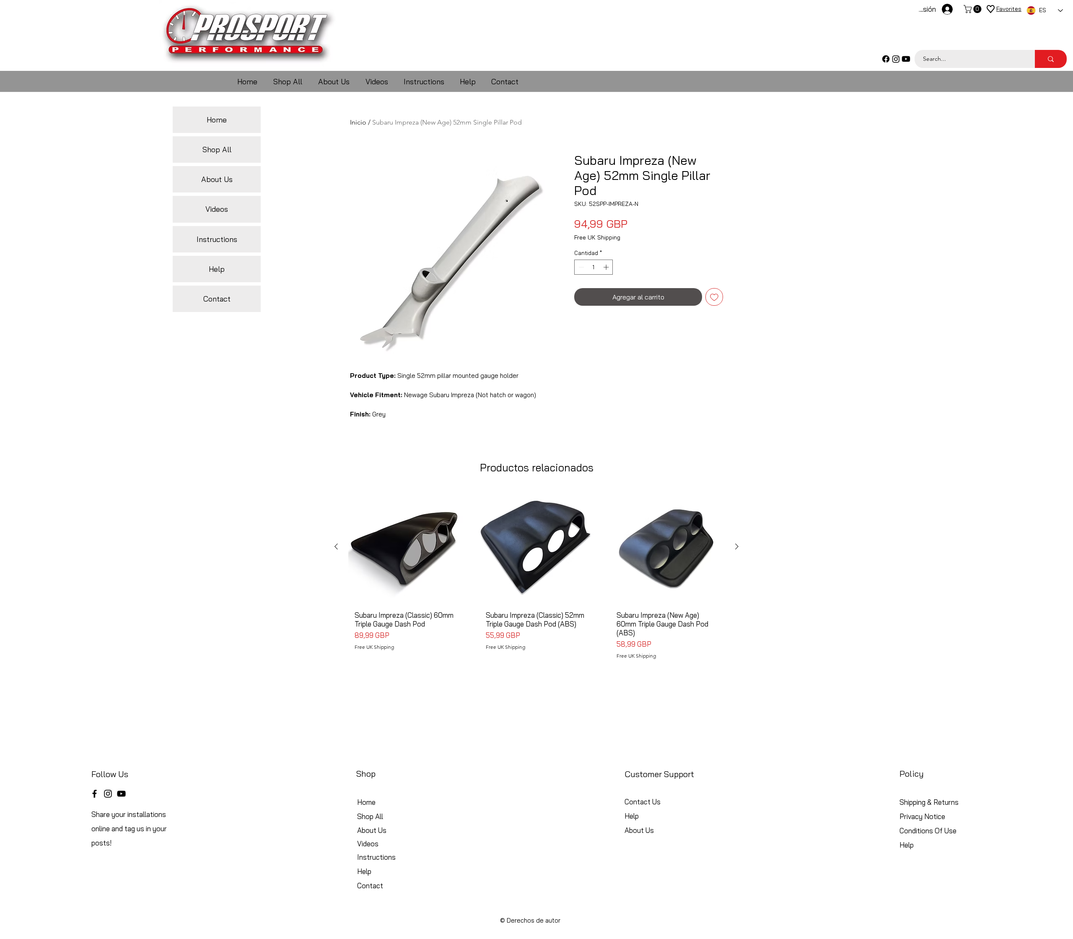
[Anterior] (336, 546)
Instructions (217, 239)
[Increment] (607, 267)
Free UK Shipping (597, 237)
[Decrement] (580, 267)
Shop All (216, 149)
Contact (217, 299)
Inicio (358, 122)
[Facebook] (886, 59)
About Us (217, 179)
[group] (536, 577)
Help (217, 269)
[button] (973, 9)
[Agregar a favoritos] (714, 297)
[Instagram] (896, 59)
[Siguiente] (737, 546)
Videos (216, 209)
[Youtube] (906, 59)
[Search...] (1051, 59)
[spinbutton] (594, 267)
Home (217, 120)
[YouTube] (121, 793)
